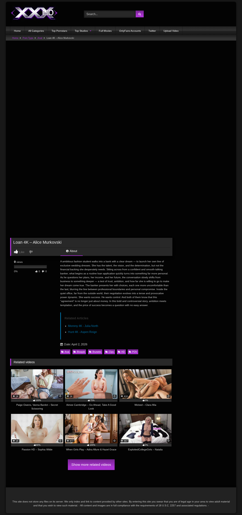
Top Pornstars (59, 30)
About (73, 251)
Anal (40, 38)
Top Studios (81, 30)
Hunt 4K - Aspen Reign (82, 331)
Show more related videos (91, 464)
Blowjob (81, 351)
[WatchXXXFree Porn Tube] (34, 14)
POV (134, 351)
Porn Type (28, 38)
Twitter (152, 30)
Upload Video (171, 30)
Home (17, 30)
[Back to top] (231, 504)
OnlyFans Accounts (130, 30)
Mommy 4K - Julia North (83, 325)
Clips (111, 351)
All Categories (36, 30)
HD (123, 351)
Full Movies (105, 30)
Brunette (96, 351)
